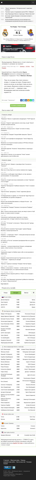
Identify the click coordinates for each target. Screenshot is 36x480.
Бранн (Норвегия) (5, 364)
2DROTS (3, 307)
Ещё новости (4, 284)
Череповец (32, 302)
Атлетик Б (32, 428)
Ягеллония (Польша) (30, 314)
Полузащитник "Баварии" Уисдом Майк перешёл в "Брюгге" (16, 134)
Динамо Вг (32, 304)
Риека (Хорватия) (5, 402)
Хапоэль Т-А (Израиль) (6, 384)
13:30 (18, 299)
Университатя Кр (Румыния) (28, 316)
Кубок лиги (6, 152)
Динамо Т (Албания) (30, 371)
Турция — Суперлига (8, 266)
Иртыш (33, 299)
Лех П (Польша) (31, 337)
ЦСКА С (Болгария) (5, 332)
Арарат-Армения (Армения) (7, 316)
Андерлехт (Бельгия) (6, 340)
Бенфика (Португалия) (29, 335)
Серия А (6, 262)
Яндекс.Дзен (6, 475)
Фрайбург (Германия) (6, 359)
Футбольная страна (17, 471)
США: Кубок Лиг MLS (9, 432)
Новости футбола (8, 57)
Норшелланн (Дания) (30, 389)
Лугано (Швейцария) (30, 354)
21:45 (18, 402)
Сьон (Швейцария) (30, 387)
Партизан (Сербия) (5, 405)
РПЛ (5, 121)
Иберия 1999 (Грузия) (6, 314)
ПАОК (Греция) (31, 364)
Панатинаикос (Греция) (29, 378)
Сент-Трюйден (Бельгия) (29, 326)
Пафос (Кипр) (4, 371)
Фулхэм (3, 419)
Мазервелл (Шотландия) (29, 359)
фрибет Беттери (18, 443)
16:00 (18, 302)
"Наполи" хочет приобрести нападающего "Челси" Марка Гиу (17, 138)
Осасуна (33, 426)
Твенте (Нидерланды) (29, 357)
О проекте (6, 460)
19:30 (18, 304)
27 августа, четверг (7, 114)
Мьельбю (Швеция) (30, 329)
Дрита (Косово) (31, 375)
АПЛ (5, 117)
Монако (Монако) (5, 361)
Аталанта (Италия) (30, 384)
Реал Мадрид (13, 26)
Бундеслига (6, 132)
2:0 (18, 435)
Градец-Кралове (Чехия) (7, 378)
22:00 (18, 405)
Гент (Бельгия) (31, 410)
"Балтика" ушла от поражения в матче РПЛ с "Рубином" (19, 12)
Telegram (13, 475)
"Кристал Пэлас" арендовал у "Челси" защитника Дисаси (16, 191)
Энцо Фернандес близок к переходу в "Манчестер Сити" (20, 14)
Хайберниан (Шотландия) (7, 410)
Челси (2, 416)
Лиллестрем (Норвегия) (7, 321)
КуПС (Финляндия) (5, 349)
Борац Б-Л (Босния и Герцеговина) (6, 399)
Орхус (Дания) (4, 335)
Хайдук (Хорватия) (30, 366)
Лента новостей (7, 110)
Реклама (28, 462)
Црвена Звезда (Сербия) (29, 319)
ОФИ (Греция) (31, 332)
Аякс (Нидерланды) (6, 387)
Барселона (3, 428)
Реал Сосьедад (22, 26)
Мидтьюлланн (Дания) (29, 402)
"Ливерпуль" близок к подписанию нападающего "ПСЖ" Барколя (18, 118)
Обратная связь (15, 460)
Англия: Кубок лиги (9, 414)
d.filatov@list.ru (19, 474)
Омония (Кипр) (4, 326)
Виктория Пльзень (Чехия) (7, 319)
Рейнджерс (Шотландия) (29, 352)
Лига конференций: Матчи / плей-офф (14, 346)
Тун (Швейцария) (5, 337)
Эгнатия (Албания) (30, 321)
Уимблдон (32, 419)
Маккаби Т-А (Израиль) (6, 354)
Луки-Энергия (4, 302)
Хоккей (5, 463)
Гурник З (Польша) (30, 361)
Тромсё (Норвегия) (30, 395)
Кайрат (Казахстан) (30, 340)
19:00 (18, 314)
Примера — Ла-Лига (25, 66)
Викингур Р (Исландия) (29, 399)
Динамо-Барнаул (5, 299)
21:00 (18, 332)
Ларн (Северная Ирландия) (7, 407)
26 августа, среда (6, 160)
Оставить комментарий (18, 105)
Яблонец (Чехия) (5, 352)
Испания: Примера (18, 35)
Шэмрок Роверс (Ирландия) (28, 349)
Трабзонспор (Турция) (29, 342)
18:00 (18, 349)
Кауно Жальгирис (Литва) (7, 323)
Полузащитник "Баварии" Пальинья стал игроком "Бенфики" (17, 207)
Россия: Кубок (7, 297)
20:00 (18, 319)
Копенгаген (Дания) (6, 369)
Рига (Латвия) (4, 381)
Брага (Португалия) (30, 392)
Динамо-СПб (4, 304)
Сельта (2, 426)
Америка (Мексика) (6, 435)
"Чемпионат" (11, 100)
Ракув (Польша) (5, 366)
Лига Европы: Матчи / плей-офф (12, 311)
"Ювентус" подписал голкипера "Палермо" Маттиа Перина (16, 263)
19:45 (18, 359)
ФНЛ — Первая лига (8, 127)
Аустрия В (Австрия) (6, 392)
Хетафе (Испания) (30, 405)
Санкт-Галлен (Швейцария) (7, 389)
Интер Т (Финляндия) (30, 369)
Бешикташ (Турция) (30, 323)
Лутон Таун (32, 416)
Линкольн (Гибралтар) (29, 407)
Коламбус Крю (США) (29, 435)
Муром (33, 307)
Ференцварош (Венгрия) (7, 342)
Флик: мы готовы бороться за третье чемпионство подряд (16, 170)
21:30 (18, 340)
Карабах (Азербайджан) (7, 357)
